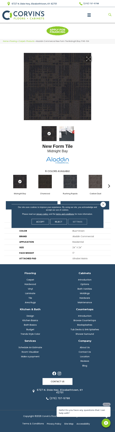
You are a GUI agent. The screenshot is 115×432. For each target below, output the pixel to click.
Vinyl (30, 288)
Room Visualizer (30, 351)
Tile (30, 297)
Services (30, 340)
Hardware (85, 297)
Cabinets (85, 273)
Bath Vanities (85, 288)
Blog (84, 365)
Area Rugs (30, 302)
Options (84, 284)
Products (30, 41)
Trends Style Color (30, 333)
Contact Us (85, 351)
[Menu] (89, 15)
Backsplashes (84, 324)
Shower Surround (85, 333)
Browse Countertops (85, 320)
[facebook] (54, 374)
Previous (21, 132)
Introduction (84, 279)
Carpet (22, 41)
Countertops (84, 309)
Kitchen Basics (30, 320)
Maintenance (85, 302)
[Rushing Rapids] (70, 181)
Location (85, 356)
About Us (85, 347)
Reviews (85, 361)
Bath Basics (30, 324)
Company (84, 340)
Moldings (85, 293)
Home (5, 41)
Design (30, 315)
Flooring (13, 41)
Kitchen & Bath (30, 309)
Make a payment (30, 356)
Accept (40, 221)
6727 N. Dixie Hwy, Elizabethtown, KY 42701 (34, 3)
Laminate (30, 293)
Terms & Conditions (33, 423)
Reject (58, 221)
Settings (77, 221)
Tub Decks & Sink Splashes (85, 329)
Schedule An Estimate (30, 347)
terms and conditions (65, 214)
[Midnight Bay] (19, 181)
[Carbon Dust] (95, 181)
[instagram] (59, 374)
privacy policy (42, 214)
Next (93, 132)
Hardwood (30, 284)
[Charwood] (45, 181)
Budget (30, 329)
